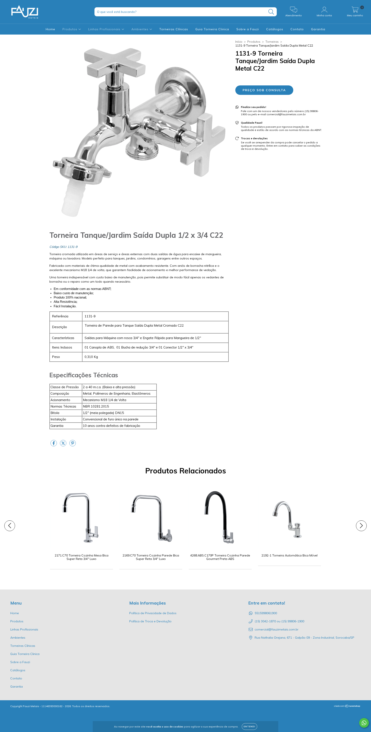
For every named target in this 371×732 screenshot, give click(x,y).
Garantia (318, 29)
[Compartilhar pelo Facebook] (54, 445)
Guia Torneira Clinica (212, 29)
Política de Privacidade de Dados (152, 613)
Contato (297, 29)
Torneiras (272, 42)
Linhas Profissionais (105, 29)
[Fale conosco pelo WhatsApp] (364, 723)
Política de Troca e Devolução (150, 621)
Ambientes (140, 29)
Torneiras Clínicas (173, 29)
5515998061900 (266, 613)
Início (238, 42)
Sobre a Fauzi (247, 29)
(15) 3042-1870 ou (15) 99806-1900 (279, 621)
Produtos (70, 29)
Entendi (249, 726)
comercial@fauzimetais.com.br (276, 629)
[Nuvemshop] (347, 706)
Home (50, 29)
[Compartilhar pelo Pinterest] (72, 445)
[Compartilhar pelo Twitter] (63, 445)
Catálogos (274, 29)
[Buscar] (271, 12)
